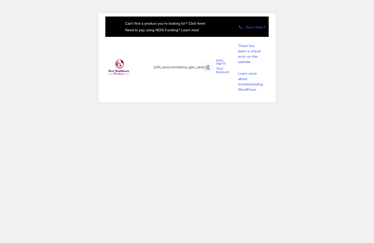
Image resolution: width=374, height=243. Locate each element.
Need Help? (254, 27)
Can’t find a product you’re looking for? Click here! (165, 23)
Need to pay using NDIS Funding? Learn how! (162, 30)
